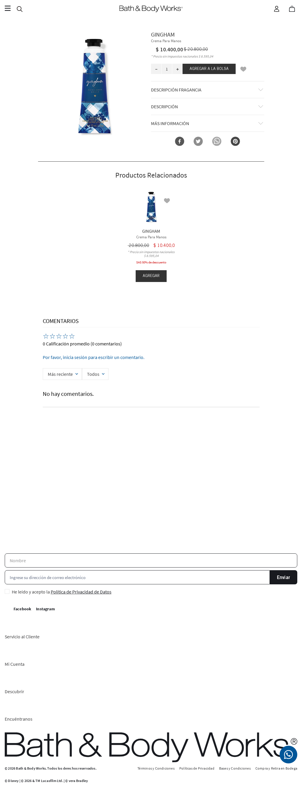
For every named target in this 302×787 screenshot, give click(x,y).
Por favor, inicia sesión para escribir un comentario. (94, 357)
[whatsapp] (216, 142)
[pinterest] (235, 142)
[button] (94, 86)
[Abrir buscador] (19, 9)
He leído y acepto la (61, 591)
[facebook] (179, 142)
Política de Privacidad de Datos (81, 592)
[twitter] (198, 142)
